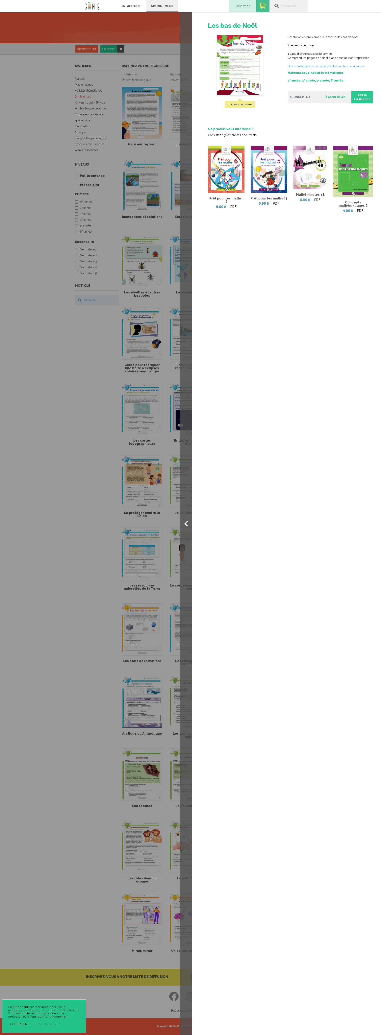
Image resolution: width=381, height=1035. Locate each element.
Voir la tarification (362, 97)
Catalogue (130, 6)
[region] (286, 117)
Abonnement (162, 6)
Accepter (18, 1024)
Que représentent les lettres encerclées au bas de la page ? (326, 66)
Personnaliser (46, 1024)
